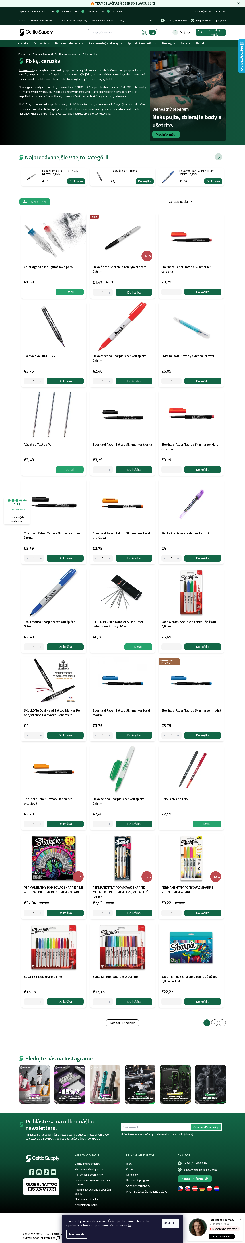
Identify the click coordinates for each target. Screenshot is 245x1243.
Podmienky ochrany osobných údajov (93, 1191)
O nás (22, 20)
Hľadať (152, 32)
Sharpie (93, 87)
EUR (218, 11)
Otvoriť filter (37, 201)
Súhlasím (170, 1223)
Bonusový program (102, 20)
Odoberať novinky (205, 1127)
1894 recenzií (17, 509)
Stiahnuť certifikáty (138, 1186)
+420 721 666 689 (195, 1163)
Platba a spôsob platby (89, 1169)
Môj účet (186, 32)
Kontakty (132, 1175)
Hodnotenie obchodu (42, 20)
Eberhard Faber (107, 87)
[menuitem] (23, 43)
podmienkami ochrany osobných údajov (174, 1134)
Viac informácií (166, 134)
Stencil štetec (53, 96)
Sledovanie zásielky (86, 1199)
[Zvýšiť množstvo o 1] (109, 292)
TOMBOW (124, 87)
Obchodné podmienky (87, 1164)
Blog (121, 20)
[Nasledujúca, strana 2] (214, 1022)
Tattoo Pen (36, 96)
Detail (69, 291)
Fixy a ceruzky (27, 70)
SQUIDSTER (81, 87)
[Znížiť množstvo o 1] (96, 292)
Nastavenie (76, 1234)
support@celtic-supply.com (200, 1170)
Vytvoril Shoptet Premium (39, 1238)
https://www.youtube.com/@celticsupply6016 (53, 1172)
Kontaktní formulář (195, 1178)
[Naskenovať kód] (145, 32)
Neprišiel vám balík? (86, 1205)
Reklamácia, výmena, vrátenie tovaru (93, 1182)
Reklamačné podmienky (89, 1175)
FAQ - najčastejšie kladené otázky (146, 1191)
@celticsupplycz (46, 1172)
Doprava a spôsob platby (73, 20)
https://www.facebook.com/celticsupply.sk (31, 1172)
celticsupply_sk (39, 1172)
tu (129, 1225)
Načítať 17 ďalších (122, 1022)
